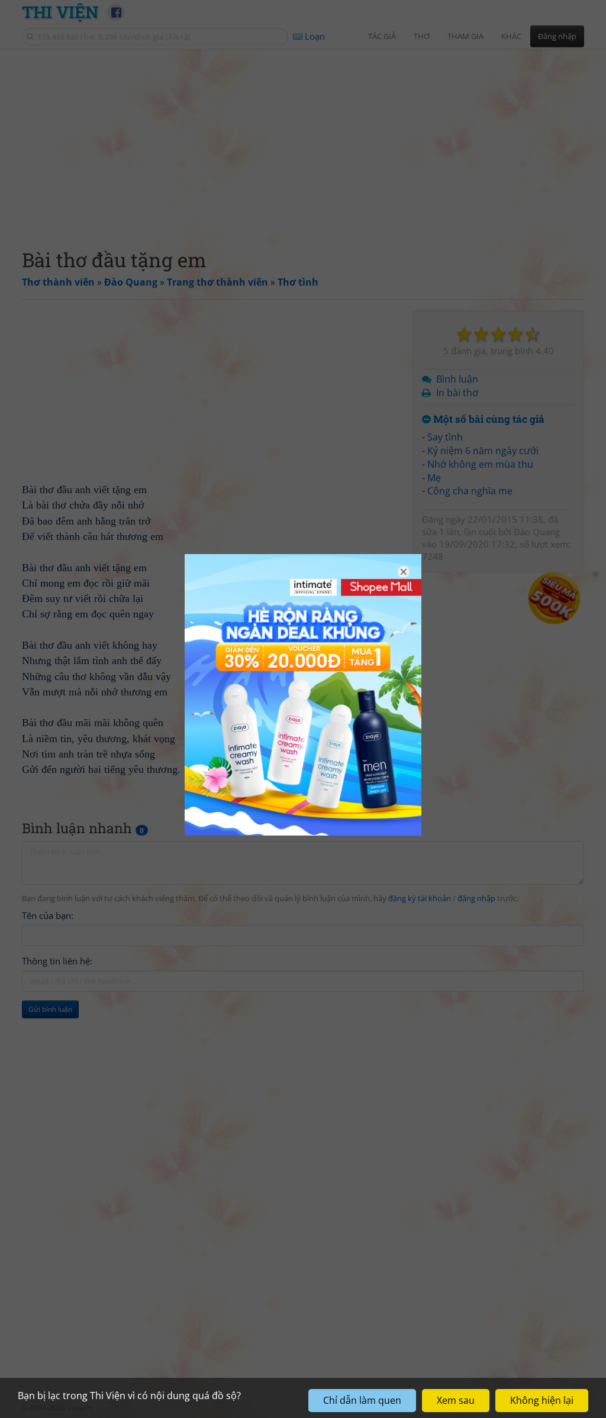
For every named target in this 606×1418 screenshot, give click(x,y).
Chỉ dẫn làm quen (362, 1400)
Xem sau (456, 1400)
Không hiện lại (541, 1400)
